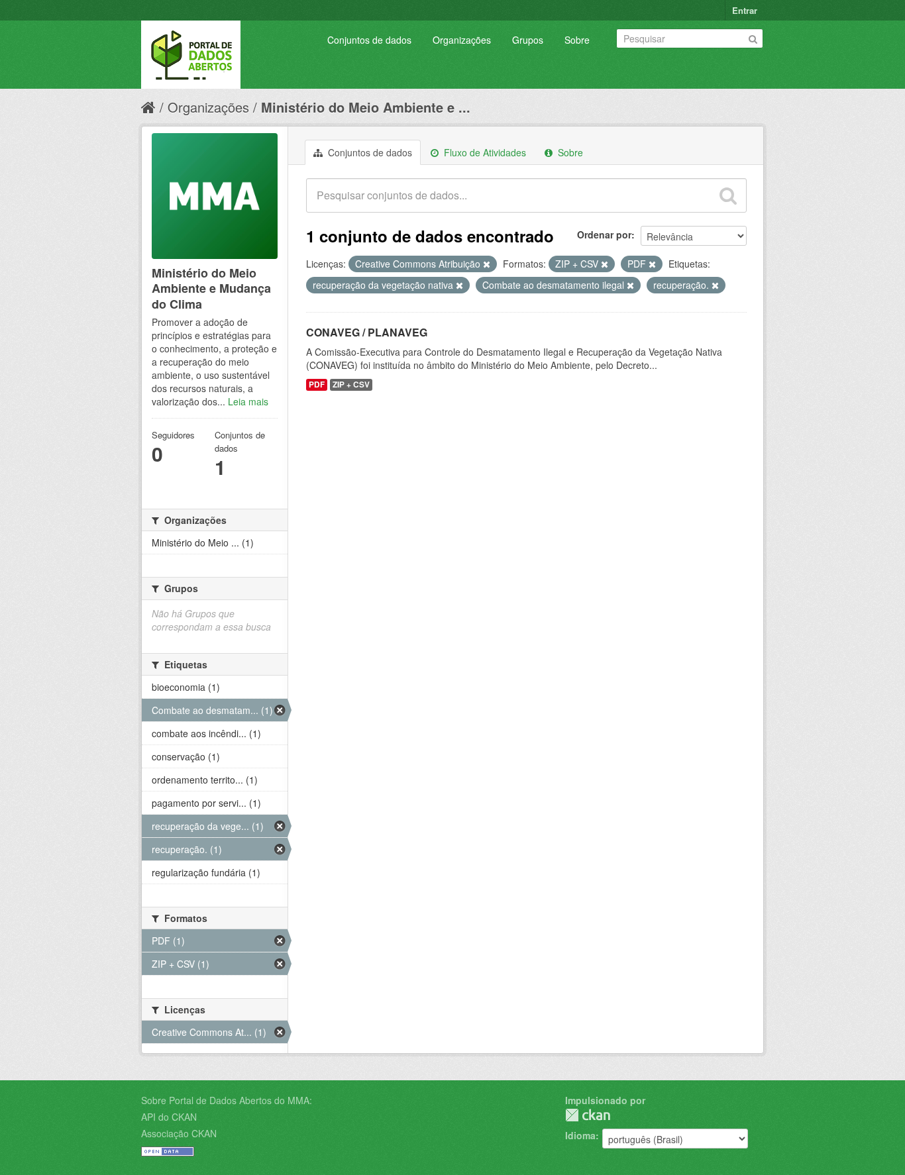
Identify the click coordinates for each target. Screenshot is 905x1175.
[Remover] (486, 264)
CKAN (587, 1115)
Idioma (580, 1135)
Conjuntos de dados (369, 39)
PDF (317, 384)
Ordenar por (604, 234)
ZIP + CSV (351, 384)
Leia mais (248, 401)
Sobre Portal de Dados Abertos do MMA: (226, 1100)
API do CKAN (169, 1116)
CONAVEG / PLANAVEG (366, 332)
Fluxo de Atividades (483, 152)
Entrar (744, 10)
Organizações (462, 39)
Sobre (577, 39)
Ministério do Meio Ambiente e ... (365, 107)
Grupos (527, 39)
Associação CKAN (179, 1133)
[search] (728, 195)
